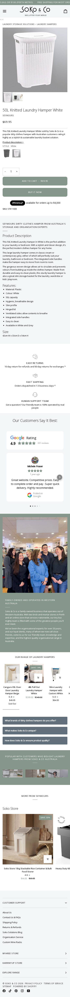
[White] (16, 154)
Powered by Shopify (25, 986)
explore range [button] (11, 972)
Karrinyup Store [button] (12, 963)
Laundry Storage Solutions (18, 24)
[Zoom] (9, 86)
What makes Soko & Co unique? (20, 730)
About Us (7, 912)
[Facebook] (4, 990)
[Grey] (7, 154)
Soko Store (10, 808)
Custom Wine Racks (12, 942)
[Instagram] (22, 990)
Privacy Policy (33, 983)
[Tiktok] (10, 990)
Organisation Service (13, 937)
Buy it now (35, 192)
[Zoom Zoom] (35, 60)
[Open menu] (7, 11)
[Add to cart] (16, 678)
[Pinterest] (16, 990)
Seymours (8, 115)
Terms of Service (53, 983)
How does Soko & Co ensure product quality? (27, 740)
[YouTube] (28, 990)
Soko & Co (11, 983)
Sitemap (7, 986)
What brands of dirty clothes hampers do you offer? (30, 720)
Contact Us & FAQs (12, 917)
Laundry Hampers (46, 24)
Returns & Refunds (12, 927)
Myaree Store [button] (11, 953)
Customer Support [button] (14, 902)
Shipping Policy (10, 922)
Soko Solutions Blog (12, 932)
